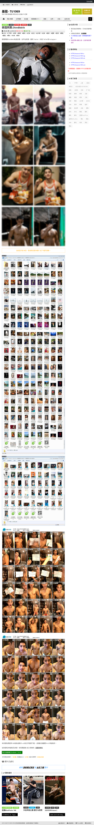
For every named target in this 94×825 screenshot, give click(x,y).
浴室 (70, 101)
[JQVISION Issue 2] (55, 790)
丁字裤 (76, 83)
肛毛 (75, 112)
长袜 (70, 122)
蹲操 (87, 119)
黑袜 (70, 126)
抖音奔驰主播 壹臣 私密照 (32, 810)
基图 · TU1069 (11, 11)
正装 (86, 97)
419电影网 (7, 5)
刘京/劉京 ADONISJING (81, 86)
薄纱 (82, 119)
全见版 (26, 19)
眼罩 (80, 104)
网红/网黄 (10, 19)
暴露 (70, 97)
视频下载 (27, 31)
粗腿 (70, 108)
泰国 (45, 19)
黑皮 (86, 122)
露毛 (75, 122)
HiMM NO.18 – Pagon (10, 815)
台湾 (51, 19)
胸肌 (80, 112)
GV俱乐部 (15, 5)
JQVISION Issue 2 (51, 810)
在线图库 (32, 807)
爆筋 (75, 101)
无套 (86, 94)
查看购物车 (39, 748)
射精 (70, 90)
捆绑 (75, 94)
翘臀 (87, 108)
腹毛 (86, 112)
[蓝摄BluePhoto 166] (12, 790)
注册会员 (31, 5)
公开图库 (18, 19)
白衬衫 (88, 101)
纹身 (82, 108)
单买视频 (17, 25)
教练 (80, 94)
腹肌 (70, 115)
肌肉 (70, 112)
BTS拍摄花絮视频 (7, 808)
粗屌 (86, 104)
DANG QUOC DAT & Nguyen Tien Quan (57, 815)
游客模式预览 (28, 767)
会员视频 (5, 25)
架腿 (75, 97)
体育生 (71, 86)
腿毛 (75, 115)
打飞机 (88, 90)
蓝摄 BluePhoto (83, 115)
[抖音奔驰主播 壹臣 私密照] (33, 790)
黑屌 (80, 122)
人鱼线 (88, 83)
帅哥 (82, 90)
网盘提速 (70, 823)
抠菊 (70, 94)
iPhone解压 (80, 823)
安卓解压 (88, 823)
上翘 (81, 83)
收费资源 (24, 25)
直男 (75, 104)
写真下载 (20, 31)
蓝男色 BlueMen (73, 119)
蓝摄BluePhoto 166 (9, 810)
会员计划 (67, 19)
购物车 (23, 5)
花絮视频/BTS (35, 19)
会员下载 (40, 767)
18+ (70, 83)
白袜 (70, 104)
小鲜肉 (76, 90)
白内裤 (81, 101)
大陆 (58, 19)
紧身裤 (76, 108)
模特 (80, 97)
